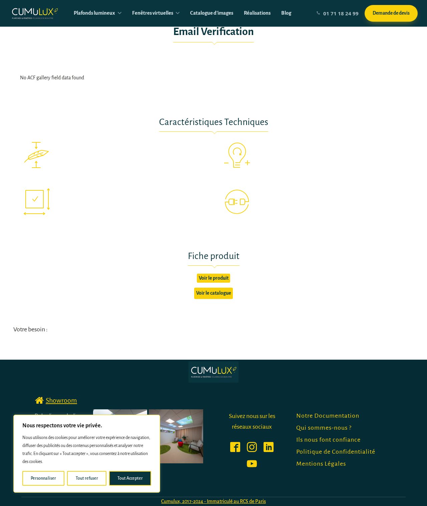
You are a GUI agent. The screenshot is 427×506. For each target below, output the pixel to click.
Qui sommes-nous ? (324, 427)
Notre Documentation (327, 415)
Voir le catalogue (213, 293)
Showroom (61, 400)
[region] (86, 454)
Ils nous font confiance (328, 439)
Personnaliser (43, 478)
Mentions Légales (321, 463)
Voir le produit (214, 278)
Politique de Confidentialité (335, 451)
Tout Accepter (130, 478)
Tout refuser (87, 478)
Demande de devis (391, 13)
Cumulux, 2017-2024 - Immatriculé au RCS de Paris (213, 501)
